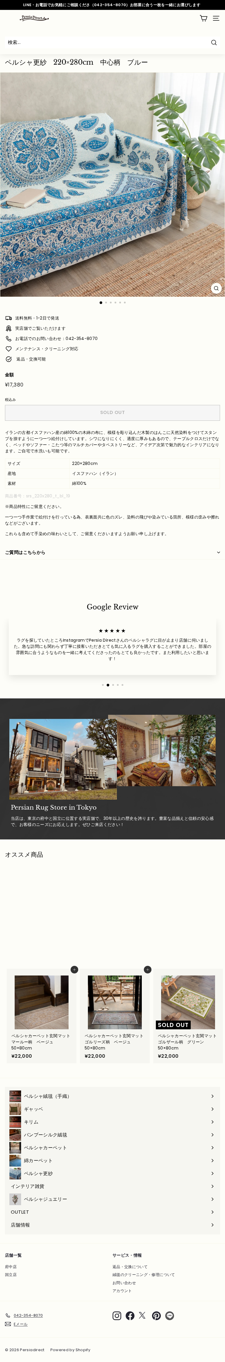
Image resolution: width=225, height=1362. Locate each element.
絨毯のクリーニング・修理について (143, 1274)
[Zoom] (216, 288)
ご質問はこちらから (25, 552)
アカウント (122, 1291)
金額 (9, 375)
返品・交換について (130, 1267)
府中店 (11, 1267)
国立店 (11, 1274)
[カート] (203, 18)
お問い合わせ (124, 1283)
